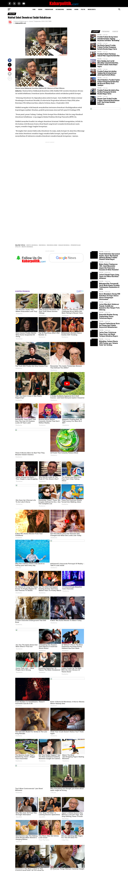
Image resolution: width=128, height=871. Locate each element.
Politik (83, 9)
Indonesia (42, 245)
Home (34, 9)
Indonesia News (52, 245)
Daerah (40, 9)
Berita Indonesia (32, 245)
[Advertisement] (50, 156)
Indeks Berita (91, 9)
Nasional (69, 9)
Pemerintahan (49, 9)
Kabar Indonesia (64, 245)
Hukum (76, 9)
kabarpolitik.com (20, 23)
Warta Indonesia (27, 246)
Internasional (60, 9)
